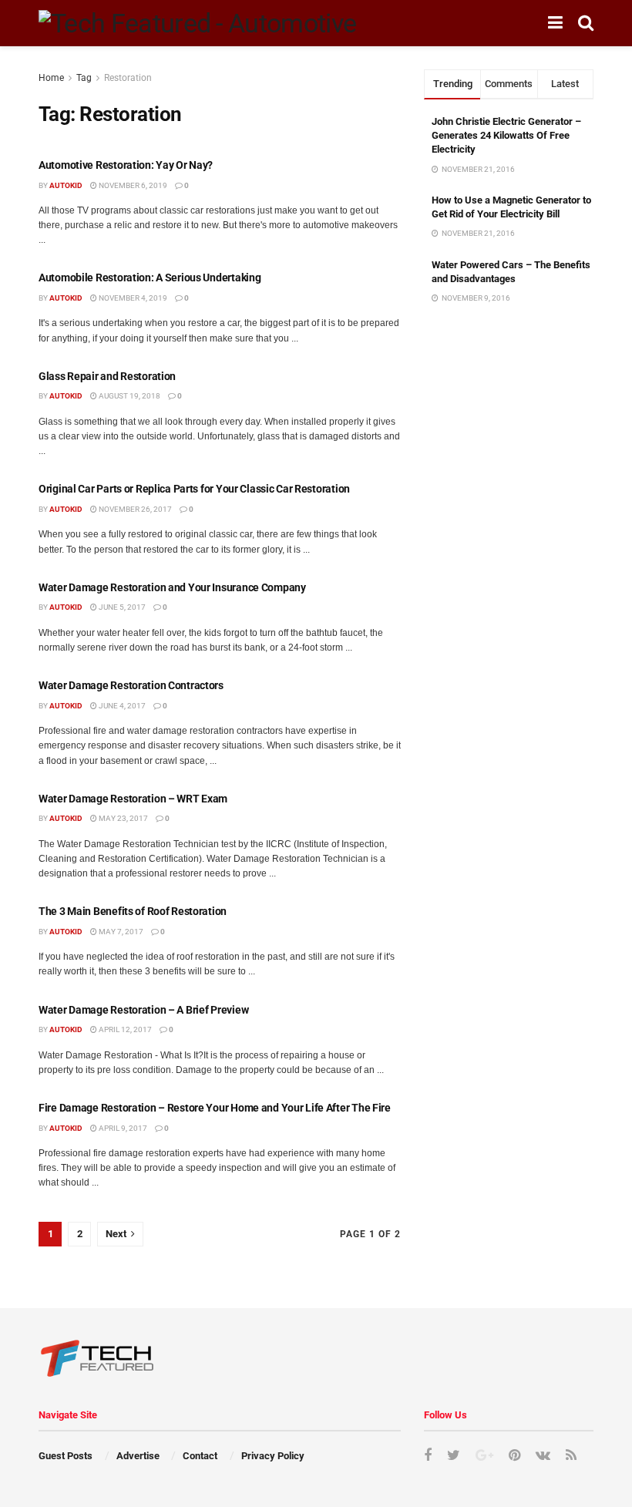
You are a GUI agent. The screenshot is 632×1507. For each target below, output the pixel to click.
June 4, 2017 (121, 705)
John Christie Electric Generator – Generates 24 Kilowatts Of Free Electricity (506, 135)
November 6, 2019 (132, 185)
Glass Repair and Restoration (107, 376)
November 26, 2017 (134, 509)
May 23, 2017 (122, 818)
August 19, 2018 (128, 396)
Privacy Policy (272, 1456)
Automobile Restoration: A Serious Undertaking (150, 277)
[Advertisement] (508, 415)
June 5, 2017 (121, 607)
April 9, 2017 (122, 1128)
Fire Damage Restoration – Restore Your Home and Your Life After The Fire (215, 1108)
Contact (200, 1456)
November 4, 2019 (132, 298)
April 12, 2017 (124, 1029)
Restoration (128, 77)
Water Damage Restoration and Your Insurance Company (172, 587)
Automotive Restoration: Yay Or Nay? (126, 165)
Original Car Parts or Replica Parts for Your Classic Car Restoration (194, 489)
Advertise (138, 1456)
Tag (84, 77)
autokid (65, 185)
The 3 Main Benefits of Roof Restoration (133, 911)
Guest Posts (65, 1456)
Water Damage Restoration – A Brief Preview (143, 1010)
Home (51, 77)
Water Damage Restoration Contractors (131, 685)
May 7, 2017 (120, 931)
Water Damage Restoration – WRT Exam (133, 798)
